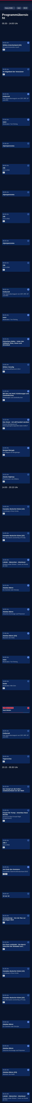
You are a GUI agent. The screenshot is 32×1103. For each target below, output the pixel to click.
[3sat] (16, 3)
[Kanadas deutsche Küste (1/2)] (16, 497)
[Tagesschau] (16, 747)
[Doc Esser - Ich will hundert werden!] (16, 410)
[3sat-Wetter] (16, 698)
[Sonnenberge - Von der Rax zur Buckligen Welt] (16, 906)
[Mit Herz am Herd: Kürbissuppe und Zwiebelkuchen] (16, 382)
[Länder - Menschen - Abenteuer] (16, 550)
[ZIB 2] (16, 831)
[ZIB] (16, 156)
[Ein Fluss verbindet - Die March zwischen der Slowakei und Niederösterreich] (16, 933)
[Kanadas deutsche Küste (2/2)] (16, 524)
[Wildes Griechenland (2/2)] (16, 33)
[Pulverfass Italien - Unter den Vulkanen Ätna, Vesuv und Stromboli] (16, 329)
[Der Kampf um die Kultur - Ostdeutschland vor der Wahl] (16, 777)
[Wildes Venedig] (16, 355)
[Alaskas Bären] (16, 576)
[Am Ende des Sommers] (16, 857)
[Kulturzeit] (16, 84)
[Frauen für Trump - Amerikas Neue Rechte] (16, 801)
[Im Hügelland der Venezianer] (16, 60)
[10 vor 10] (16, 884)
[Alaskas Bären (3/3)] (16, 624)
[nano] (16, 110)
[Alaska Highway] (16, 465)
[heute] (16, 672)
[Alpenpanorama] (16, 134)
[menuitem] (23, 3)
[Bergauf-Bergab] (16, 438)
